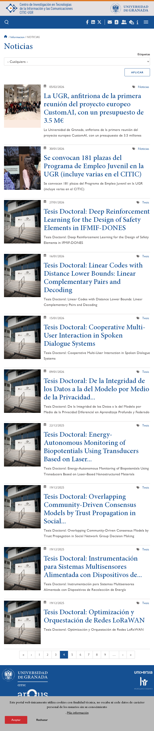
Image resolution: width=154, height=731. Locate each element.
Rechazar (42, 720)
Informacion (17, 37)
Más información (78, 713)
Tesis (145, 202)
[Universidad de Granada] (129, 8)
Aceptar (16, 719)
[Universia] (143, 672)
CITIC (22, 685)
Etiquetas (144, 54)
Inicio (6, 37)
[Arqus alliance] (33, 695)
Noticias (143, 87)
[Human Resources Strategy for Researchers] (143, 683)
